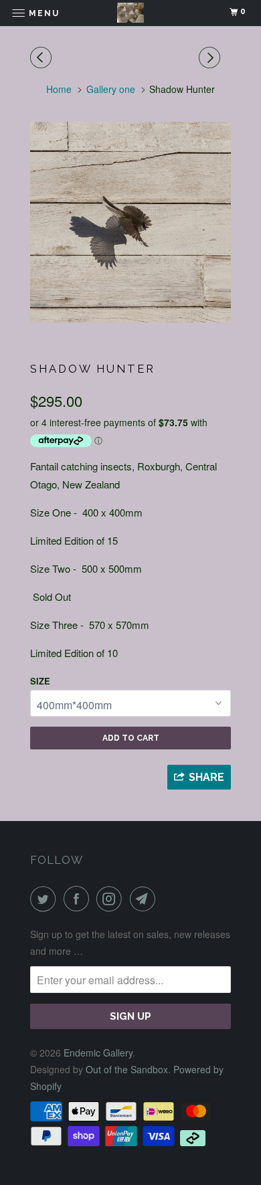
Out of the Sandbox (127, 1069)
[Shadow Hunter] (130, 222)
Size (40, 680)
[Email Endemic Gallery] (145, 898)
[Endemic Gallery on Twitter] (45, 898)
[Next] (211, 57)
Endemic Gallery (98, 1052)
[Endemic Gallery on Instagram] (111, 898)
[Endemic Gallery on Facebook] (79, 898)
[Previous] (43, 57)
